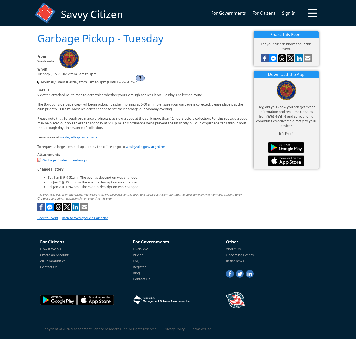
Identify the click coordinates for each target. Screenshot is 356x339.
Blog (136, 273)
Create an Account (54, 255)
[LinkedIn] (250, 274)
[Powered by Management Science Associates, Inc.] (161, 299)
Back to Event (47, 217)
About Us (233, 249)
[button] (312, 13)
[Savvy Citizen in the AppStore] (286, 160)
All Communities (52, 261)
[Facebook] (230, 274)
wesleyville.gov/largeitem (145, 146)
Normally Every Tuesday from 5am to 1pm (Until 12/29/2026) (88, 82)
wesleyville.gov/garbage (78, 137)
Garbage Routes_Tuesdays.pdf (65, 160)
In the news (235, 261)
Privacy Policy (174, 328)
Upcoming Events (240, 255)
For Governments (228, 13)
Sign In (289, 13)
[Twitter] (240, 274)
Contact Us (48, 267)
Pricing (138, 255)
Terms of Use (201, 328)
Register (139, 267)
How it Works (50, 249)
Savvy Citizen (92, 14)
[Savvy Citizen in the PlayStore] (286, 147)
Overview (140, 249)
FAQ (136, 261)
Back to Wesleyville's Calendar (85, 217)
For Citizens (264, 13)
